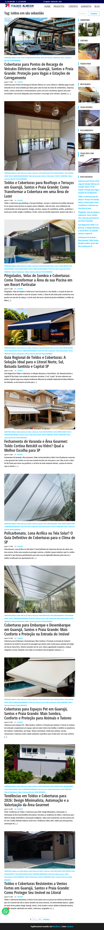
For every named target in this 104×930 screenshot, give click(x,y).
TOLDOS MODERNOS (15, 61)
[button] (81, 165)
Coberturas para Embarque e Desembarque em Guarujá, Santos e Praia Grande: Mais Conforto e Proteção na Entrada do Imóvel (37, 629)
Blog (97, 6)
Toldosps (20, 82)
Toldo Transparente (60, 269)
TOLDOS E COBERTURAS (54, 58)
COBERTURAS (7, 58)
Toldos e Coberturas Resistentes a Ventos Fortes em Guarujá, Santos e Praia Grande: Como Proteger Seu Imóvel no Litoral (36, 888)
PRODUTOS (59, 6)
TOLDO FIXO (44, 58)
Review (41, 524)
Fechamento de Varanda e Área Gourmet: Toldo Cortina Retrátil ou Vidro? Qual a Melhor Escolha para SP (36, 445)
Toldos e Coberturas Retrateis (33, 272)
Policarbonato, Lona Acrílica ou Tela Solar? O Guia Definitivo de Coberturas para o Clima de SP (39, 537)
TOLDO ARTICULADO (44, 173)
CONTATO (73, 6)
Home (47, 6)
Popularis (70, 926)
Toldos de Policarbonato (48, 176)
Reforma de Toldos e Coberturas (29, 173)
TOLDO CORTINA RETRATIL (57, 173)
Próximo (46, 919)
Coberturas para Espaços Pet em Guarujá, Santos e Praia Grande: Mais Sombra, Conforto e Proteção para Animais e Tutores (37, 713)
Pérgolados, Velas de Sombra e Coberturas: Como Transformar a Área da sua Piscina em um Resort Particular (38, 280)
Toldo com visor (54, 266)
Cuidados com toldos (17, 871)
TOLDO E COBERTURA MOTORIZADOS (30, 58)
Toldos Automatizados (35, 176)
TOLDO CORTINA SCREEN (21, 269)
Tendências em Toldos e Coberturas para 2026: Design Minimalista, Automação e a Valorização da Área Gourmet (36, 800)
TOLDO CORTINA (63, 266)
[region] (89, 165)
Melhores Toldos (16, 58)
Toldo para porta (24, 435)
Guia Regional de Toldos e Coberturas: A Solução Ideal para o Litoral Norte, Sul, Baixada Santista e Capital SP (35, 361)
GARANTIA (86, 6)
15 (40, 919)
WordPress (56, 926)
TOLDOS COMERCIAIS (47, 435)
